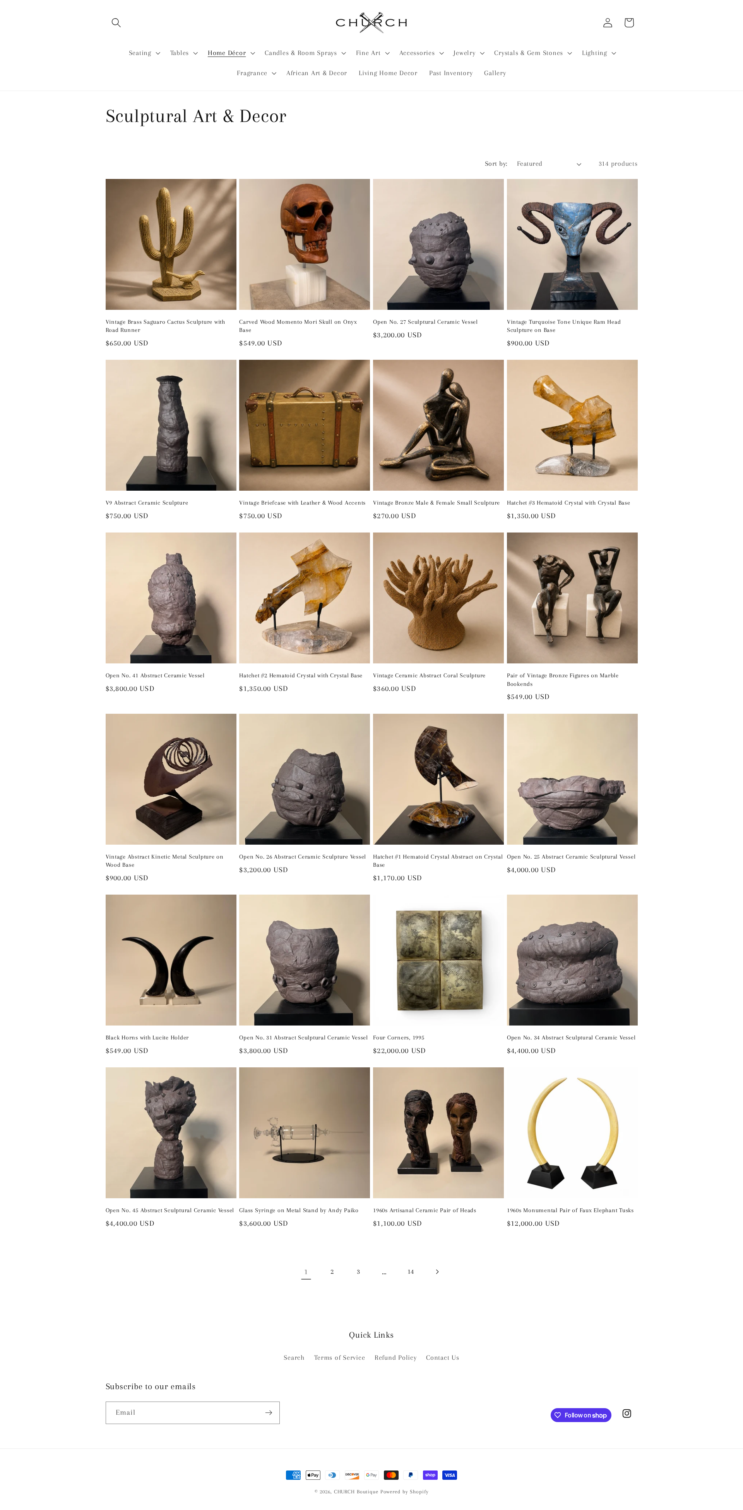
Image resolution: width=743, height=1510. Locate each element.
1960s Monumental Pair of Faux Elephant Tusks (570, 1210)
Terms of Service (339, 1357)
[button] (116, 22)
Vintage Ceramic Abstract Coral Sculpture (429, 675)
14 (410, 1271)
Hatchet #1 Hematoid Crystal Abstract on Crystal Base (438, 860)
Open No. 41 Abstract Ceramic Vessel (155, 675)
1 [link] (306, 1272)
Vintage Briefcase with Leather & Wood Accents (302, 502)
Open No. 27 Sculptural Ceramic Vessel (425, 321)
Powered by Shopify (404, 1492)
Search (294, 1357)
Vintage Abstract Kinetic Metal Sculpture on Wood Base (165, 860)
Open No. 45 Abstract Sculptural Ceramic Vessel (170, 1210)
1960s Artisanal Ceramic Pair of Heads (424, 1210)
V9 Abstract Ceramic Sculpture (147, 502)
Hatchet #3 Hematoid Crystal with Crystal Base (568, 502)
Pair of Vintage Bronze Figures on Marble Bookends (563, 679)
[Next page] (436, 1272)
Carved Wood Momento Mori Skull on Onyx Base (298, 325)
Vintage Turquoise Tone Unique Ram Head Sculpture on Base (564, 325)
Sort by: (496, 163)
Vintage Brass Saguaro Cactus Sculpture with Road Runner (165, 325)
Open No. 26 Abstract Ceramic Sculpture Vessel (302, 856)
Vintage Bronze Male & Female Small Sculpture (436, 502)
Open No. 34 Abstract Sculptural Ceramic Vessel (571, 1037)
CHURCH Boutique (356, 1492)
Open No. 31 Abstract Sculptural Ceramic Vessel (303, 1037)
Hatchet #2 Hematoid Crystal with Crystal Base (301, 675)
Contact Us (442, 1357)
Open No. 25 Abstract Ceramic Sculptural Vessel (571, 856)
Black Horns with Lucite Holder (147, 1037)
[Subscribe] (268, 1413)
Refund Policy (396, 1357)
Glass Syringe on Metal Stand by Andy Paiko (299, 1210)
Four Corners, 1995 (399, 1037)
